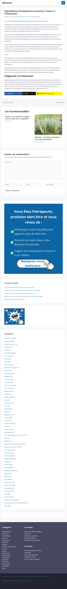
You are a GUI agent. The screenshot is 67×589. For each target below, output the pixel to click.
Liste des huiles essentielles (32, 540)
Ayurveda (7, 121)
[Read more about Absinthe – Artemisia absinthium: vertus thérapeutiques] (48, 124)
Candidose (7, 376)
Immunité (7, 420)
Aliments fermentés (9, 344)
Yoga (5, 505)
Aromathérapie (8, 353)
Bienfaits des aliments (10, 367)
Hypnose (6, 417)
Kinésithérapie (8, 432)
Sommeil (6, 479)
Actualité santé (8, 338)
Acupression (7, 341)
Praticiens (7, 464)
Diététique (7, 397)
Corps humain (8, 388)
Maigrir (6, 441)
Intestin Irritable (8, 423)
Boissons (6, 370)
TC (26, 16)
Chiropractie (7, 379)
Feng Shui (7, 409)
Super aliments (8, 488)
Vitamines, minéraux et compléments (14, 503)
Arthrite (6, 359)
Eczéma (6, 400)
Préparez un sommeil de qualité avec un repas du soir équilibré (17, 117)
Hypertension (8, 414)
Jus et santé (7, 429)
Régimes (6, 473)
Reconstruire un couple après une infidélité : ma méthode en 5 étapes (23, 296)
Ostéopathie (7, 453)
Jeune (6, 426)
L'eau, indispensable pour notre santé (14, 435)
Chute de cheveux (9, 385)
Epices (6, 406)
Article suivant (60, 102)
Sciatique (6, 476)
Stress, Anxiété (8, 485)
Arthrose (6, 362)
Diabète (6, 394)
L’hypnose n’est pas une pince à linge (14, 299)
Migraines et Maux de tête (11, 447)
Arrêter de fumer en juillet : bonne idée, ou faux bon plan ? (20, 293)
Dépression (7, 391)
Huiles (6, 411)
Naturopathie (8, 450)
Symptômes (22, 16)
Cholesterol (7, 382)
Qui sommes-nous (6, 576)
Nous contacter (16, 576)
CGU (50, 576)
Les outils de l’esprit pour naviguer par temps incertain (19, 287)
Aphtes (6, 350)
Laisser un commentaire (11, 16)
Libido (6, 438)
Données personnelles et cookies (40, 576)
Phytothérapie (38, 141)
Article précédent (7, 102)
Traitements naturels (10, 500)
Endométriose (8, 403)
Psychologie (7, 467)
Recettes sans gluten (10, 470)
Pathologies (7, 456)
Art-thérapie (7, 356)
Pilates (6, 461)
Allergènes (7, 347)
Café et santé (8, 373)
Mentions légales (26, 576)
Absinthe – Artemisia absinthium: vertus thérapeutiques (48, 138)
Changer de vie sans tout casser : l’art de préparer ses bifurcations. (22, 290)
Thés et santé (8, 497)
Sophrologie (7, 482)
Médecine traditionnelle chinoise (13, 444)
